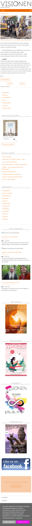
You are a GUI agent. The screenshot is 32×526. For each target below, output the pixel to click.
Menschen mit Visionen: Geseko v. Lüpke (14, 159)
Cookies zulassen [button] (23, 522)
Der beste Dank (7, 156)
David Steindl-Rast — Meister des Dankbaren (15, 164)
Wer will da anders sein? (9, 171)
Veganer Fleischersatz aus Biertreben (12, 252)
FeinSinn (5, 214)
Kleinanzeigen (7, 103)
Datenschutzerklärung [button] (9, 518)
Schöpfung (6, 208)
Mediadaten (6, 92)
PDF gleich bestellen (8, 144)
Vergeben (5, 219)
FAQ (4, 97)
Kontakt (5, 105)
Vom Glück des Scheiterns (10, 162)
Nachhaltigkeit (6, 18)
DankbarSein (6, 190)
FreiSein (5, 201)
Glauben (5, 216)
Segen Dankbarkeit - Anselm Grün (12, 174)
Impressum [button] (19, 518)
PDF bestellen (5, 79)
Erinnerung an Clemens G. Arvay (10, 282)
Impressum (5, 497)
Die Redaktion (7, 97)
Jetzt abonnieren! (16, 486)
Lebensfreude (6, 195)
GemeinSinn (6, 206)
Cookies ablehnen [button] (9, 522)
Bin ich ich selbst (7, 193)
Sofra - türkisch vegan (9, 179)
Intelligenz (6, 211)
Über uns (5, 95)
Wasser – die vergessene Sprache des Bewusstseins (12, 168)
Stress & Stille (6, 203)
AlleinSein (5, 198)
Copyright (4, 500)
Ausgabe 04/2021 (4, 13)
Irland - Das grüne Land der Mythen (12, 177)
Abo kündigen (7, 108)
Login (4, 100)
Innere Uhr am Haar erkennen (10, 236)
